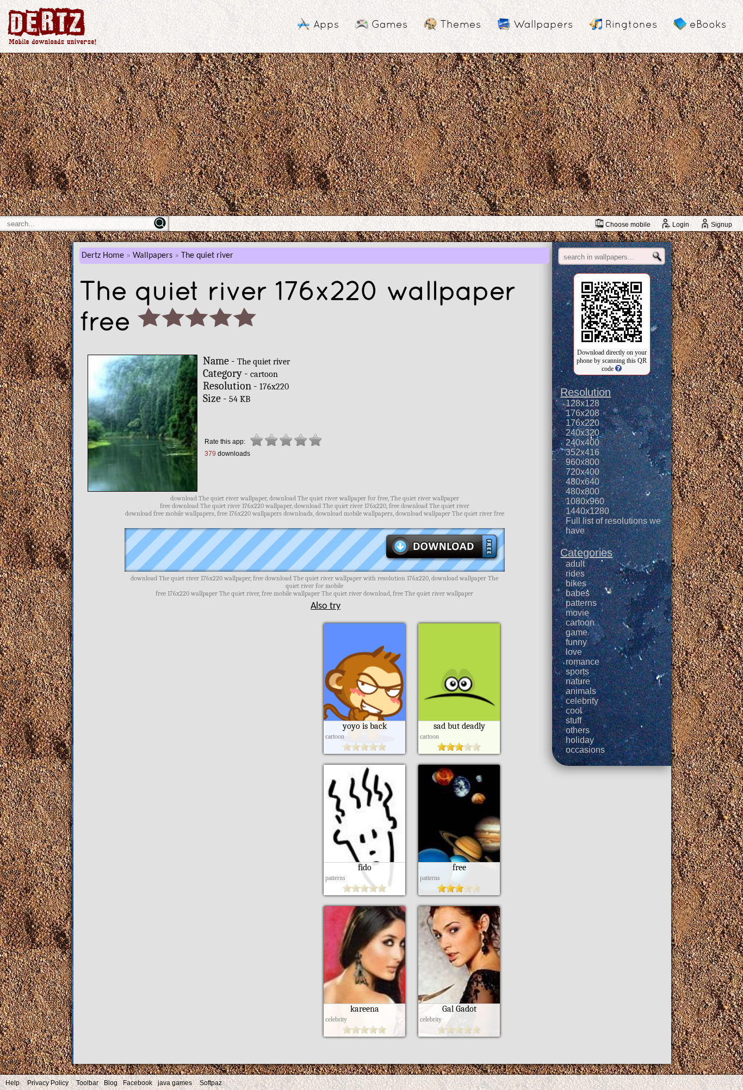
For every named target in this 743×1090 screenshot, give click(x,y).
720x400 (582, 471)
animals (581, 691)
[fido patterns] (364, 892)
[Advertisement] (371, 134)
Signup (721, 224)
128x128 (582, 403)
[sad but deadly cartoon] (459, 751)
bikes (576, 583)
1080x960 (585, 501)
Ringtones (631, 24)
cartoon (580, 622)
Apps (326, 24)
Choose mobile (628, 224)
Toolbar (87, 1083)
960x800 (582, 462)
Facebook (137, 1083)
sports (577, 671)
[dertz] (52, 44)
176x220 (582, 423)
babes (578, 593)
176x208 (582, 413)
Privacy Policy (48, 1083)
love (574, 652)
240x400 (582, 442)
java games (175, 1083)
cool (574, 710)
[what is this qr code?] (618, 369)
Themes (460, 24)
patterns (581, 603)
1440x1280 (587, 511)
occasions (585, 749)
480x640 (582, 481)
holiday (580, 740)
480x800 (582, 491)
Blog (110, 1083)
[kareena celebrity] (364, 1034)
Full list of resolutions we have (613, 525)
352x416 (582, 452)
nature (578, 681)
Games (389, 24)
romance (582, 661)
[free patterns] (459, 892)
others (578, 730)
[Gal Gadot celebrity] (459, 1034)
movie (577, 612)
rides (575, 573)
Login (680, 224)
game (576, 632)
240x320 (582, 432)
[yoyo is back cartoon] (364, 751)
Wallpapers (543, 24)
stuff (573, 720)
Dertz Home (103, 255)
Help (12, 1083)
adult (575, 563)
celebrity (582, 700)
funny (576, 642)
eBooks (708, 24)
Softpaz (211, 1083)
